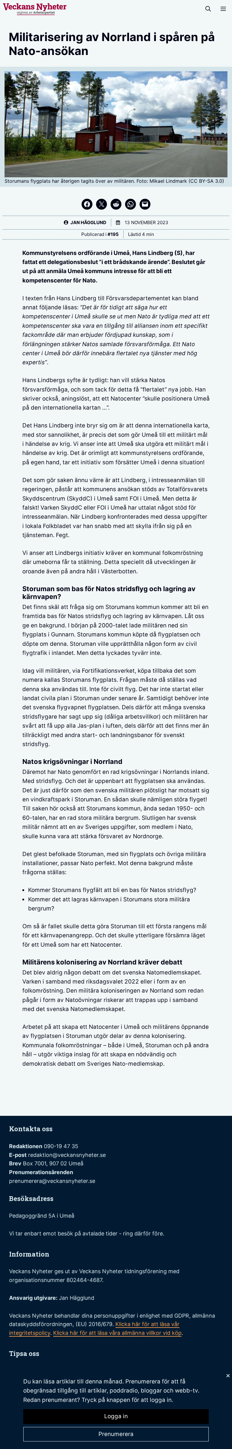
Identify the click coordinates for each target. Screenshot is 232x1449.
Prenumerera (116, 1434)
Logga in (116, 1416)
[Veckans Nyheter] (35, 9)
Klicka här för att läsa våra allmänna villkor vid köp (117, 1333)
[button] (208, 9)
